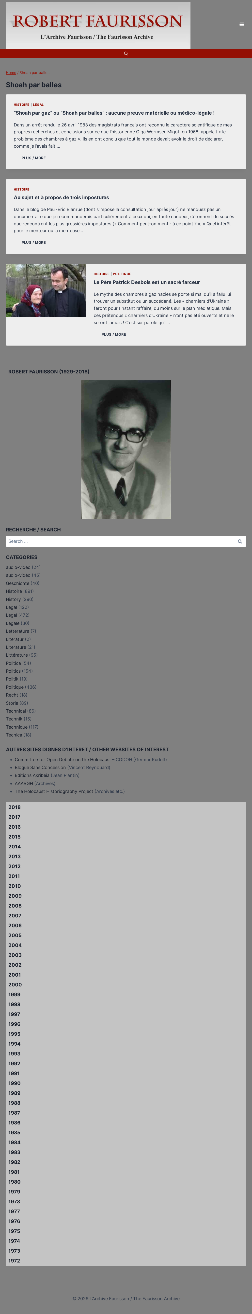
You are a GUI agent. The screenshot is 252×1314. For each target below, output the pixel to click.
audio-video (18, 567)
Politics (13, 671)
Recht (12, 695)
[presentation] (46, 290)
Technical (16, 711)
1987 (14, 1113)
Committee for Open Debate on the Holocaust (63, 759)
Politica (13, 663)
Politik (12, 679)
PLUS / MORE (35, 158)
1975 (14, 1231)
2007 (14, 916)
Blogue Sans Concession (40, 767)
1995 (14, 1034)
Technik (14, 718)
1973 (14, 1251)
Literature (16, 647)
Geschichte (17, 583)
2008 (15, 906)
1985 (14, 1133)
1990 (14, 1083)
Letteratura (17, 631)
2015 (14, 837)
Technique (17, 727)
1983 (14, 1152)
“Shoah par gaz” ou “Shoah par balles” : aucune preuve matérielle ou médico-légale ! (114, 113)
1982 (14, 1162)
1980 (14, 1182)
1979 (14, 1192)
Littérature (17, 655)
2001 (14, 975)
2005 (15, 935)
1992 (14, 1064)
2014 (14, 847)
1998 (14, 1004)
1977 (14, 1211)
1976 (14, 1221)
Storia (12, 703)
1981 (14, 1172)
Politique (122, 274)
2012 (14, 866)
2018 (14, 807)
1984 (14, 1142)
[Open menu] (241, 24)
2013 (14, 856)
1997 (14, 1014)
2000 (15, 985)
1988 (14, 1103)
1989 (14, 1093)
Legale (12, 623)
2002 (15, 965)
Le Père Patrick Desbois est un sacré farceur (147, 282)
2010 (14, 886)
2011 (14, 876)
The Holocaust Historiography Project (54, 791)
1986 (14, 1123)
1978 (14, 1202)
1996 (14, 1024)
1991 (14, 1073)
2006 (15, 926)
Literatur (15, 639)
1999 (14, 995)
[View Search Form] (126, 53)
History (13, 599)
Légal (38, 104)
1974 (14, 1241)
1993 (14, 1054)
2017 (14, 817)
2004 (15, 945)
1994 (14, 1044)
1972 (14, 1261)
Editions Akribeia (32, 775)
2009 (15, 896)
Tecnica (14, 734)
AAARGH (24, 783)
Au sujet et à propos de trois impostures (61, 197)
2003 (15, 955)
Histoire (22, 104)
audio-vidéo (18, 575)
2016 (14, 827)
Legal (11, 607)
